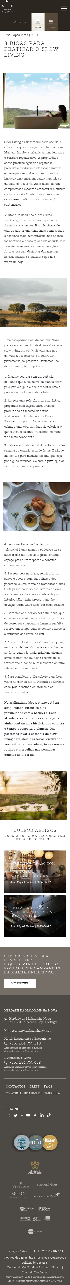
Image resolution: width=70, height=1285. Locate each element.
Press (35, 1086)
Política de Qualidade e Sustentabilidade (34, 1267)
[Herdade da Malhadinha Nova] (7, 6)
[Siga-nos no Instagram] (8, 1116)
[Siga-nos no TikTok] (49, 1116)
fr (20, 22)
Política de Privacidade (19, 1258)
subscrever (20, 983)
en (14, 22)
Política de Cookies (34, 1263)
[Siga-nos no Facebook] (22, 1116)
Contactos (15, 1086)
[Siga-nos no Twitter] (16, 1116)
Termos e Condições (50, 1258)
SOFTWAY (56, 1280)
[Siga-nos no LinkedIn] (42, 1116)
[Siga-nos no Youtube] (28, 1116)
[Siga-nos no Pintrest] (35, 1116)
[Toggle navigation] (64, 8)
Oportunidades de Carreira (34, 1093)
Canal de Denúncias (35, 1272)
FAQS (48, 1086)
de (26, 22)
